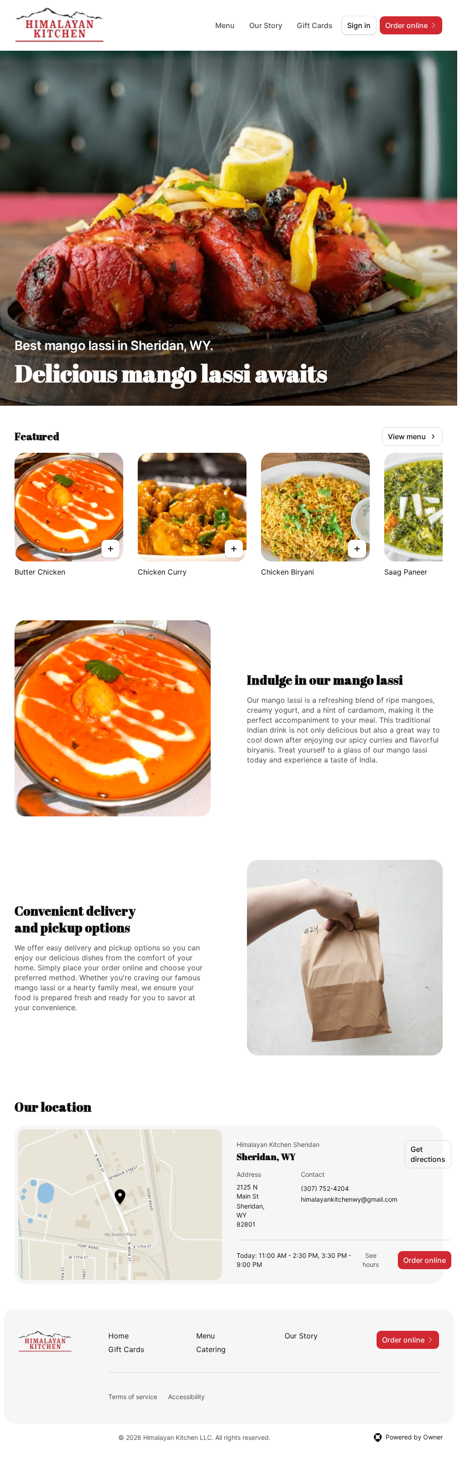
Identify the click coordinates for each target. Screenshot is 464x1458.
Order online (424, 1260)
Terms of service (132, 1396)
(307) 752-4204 (325, 1189)
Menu (225, 25)
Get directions (428, 1154)
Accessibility (186, 1396)
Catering (211, 1349)
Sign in (359, 25)
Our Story (265, 25)
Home (118, 1335)
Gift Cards (315, 25)
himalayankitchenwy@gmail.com (349, 1199)
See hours (370, 1260)
